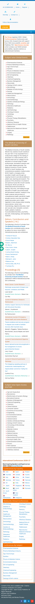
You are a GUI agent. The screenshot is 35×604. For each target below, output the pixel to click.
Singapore (18, 485)
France (17, 480)
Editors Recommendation (10, 22)
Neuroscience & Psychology (15, 437)
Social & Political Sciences (15, 447)
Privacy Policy (7, 595)
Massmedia (10, 83)
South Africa (16, 489)
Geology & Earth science (14, 85)
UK (6, 482)
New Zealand (15, 494)
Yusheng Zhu (10, 266)
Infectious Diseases (13, 122)
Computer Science (12, 408)
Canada (17, 474)
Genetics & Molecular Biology (16, 101)
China (17, 477)
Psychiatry (10, 120)
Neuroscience (11, 95)
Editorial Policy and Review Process (13, 597)
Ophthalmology (12, 110)
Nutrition (9, 68)
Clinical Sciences (12, 406)
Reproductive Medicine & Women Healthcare (17, 129)
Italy (6, 477)
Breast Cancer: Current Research (15, 284)
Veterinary (10, 77)
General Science (12, 419)
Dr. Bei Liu (9, 245)
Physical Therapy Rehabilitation (16, 118)
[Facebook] (21, 601)
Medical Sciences (12, 433)
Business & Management (14, 400)
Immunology (11, 97)
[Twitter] (25, 601)
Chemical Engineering (13, 79)
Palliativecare (11, 126)
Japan (7, 485)
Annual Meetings (17, 466)
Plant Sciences (11, 445)
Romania (27, 488)
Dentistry (10, 116)
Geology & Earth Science (14, 423)
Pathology (10, 103)
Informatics (10, 427)
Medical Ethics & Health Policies (16, 124)
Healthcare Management (14, 93)
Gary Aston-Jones (11, 247)
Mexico (27, 482)
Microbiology (11, 87)
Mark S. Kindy (10, 256)
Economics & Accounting (14, 410)
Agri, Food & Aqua (12, 66)
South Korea (6, 492)
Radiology (10, 134)
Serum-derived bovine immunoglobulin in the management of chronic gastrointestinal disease (17, 347)
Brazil (7, 488)
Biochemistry (11, 394)
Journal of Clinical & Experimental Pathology (15, 360)
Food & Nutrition (12, 416)
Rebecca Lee (10, 261)
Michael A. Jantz (11, 259)
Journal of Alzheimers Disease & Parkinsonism (14, 301)
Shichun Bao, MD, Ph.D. (13, 263)
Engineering (10, 412)
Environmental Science (14, 73)
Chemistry (10, 404)
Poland (27, 472)
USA (6, 472)
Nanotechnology (12, 435)
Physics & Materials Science (15, 71)
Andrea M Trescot (11, 235)
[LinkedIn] (28, 601)
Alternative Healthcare (14, 106)
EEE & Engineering (12, 75)
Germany (8, 480)
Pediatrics (10, 108)
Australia (8, 474)
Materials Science (12, 429)
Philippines (18, 497)
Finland (27, 477)
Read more (26, 137)
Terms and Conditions (9, 593)
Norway (27, 485)
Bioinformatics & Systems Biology (17, 396)
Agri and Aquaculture (13, 392)
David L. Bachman (11, 242)
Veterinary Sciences (13, 449)
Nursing (9, 91)
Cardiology (10, 114)
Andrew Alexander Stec (13, 238)
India (16, 482)
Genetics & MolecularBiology (8, 528)
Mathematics (11, 431)
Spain (17, 472)
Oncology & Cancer (13, 112)
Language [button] (5, 27)
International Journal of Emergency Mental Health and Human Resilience (16, 318)
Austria (27, 474)
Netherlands (7, 497)
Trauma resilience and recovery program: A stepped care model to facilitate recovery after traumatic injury (17, 324)
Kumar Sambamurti (12, 254)
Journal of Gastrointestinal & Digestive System (16, 340)
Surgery (9, 132)
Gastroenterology (12, 99)
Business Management (14, 81)
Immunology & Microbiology (15, 425)
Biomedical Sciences (13, 398)
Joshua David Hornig (12, 252)
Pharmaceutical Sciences (14, 62)
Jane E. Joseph (10, 249)
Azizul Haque (10, 240)
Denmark (28, 480)
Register (24, 7)
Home (17, 7)
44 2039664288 (8, 7)
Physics (9, 443)
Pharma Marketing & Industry (16, 64)
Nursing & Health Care (14, 439)
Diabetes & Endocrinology (15, 89)
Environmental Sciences (14, 414)
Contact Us (14, 15)
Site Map (5, 15)
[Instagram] (32, 601)
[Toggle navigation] (31, 32)
